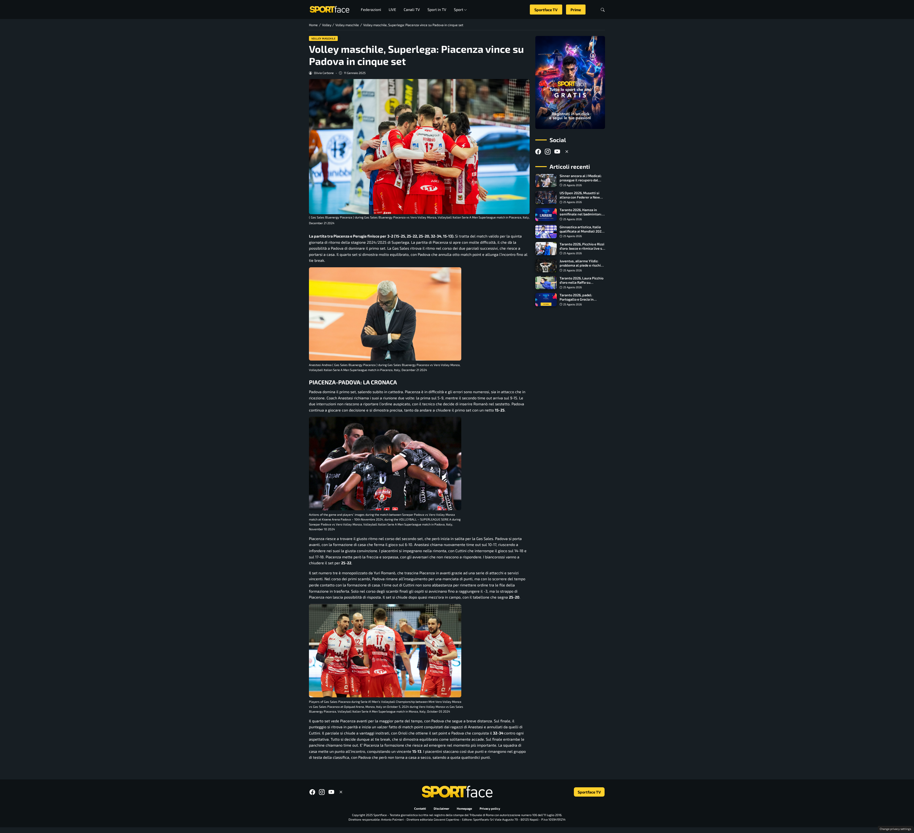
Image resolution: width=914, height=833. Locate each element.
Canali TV (412, 9)
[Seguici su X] (567, 151)
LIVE (392, 9)
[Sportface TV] (570, 82)
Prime (576, 9)
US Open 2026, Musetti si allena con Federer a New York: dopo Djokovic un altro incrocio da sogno (582, 199)
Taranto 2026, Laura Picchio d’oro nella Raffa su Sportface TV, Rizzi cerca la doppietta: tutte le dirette (581, 284)
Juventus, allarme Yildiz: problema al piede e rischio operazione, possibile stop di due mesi (581, 267)
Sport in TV (436, 9)
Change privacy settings (895, 828)
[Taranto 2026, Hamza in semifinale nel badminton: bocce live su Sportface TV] (546, 214)
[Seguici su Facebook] (538, 151)
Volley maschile (323, 38)
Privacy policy (490, 808)
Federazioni (371, 9)
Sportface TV (545, 9)
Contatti (420, 808)
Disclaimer (441, 808)
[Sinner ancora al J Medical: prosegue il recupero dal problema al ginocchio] (546, 180)
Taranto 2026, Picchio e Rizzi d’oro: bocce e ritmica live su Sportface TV (582, 248)
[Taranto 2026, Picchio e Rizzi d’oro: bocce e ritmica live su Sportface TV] (546, 248)
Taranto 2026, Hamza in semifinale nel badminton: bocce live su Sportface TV (581, 214)
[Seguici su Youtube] (557, 151)
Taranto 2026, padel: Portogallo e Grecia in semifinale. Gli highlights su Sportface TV (582, 301)
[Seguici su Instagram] (548, 151)
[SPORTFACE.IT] (329, 9)
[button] (603, 9)
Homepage (464, 808)
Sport (458, 9)
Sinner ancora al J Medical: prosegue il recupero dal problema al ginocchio (581, 180)
